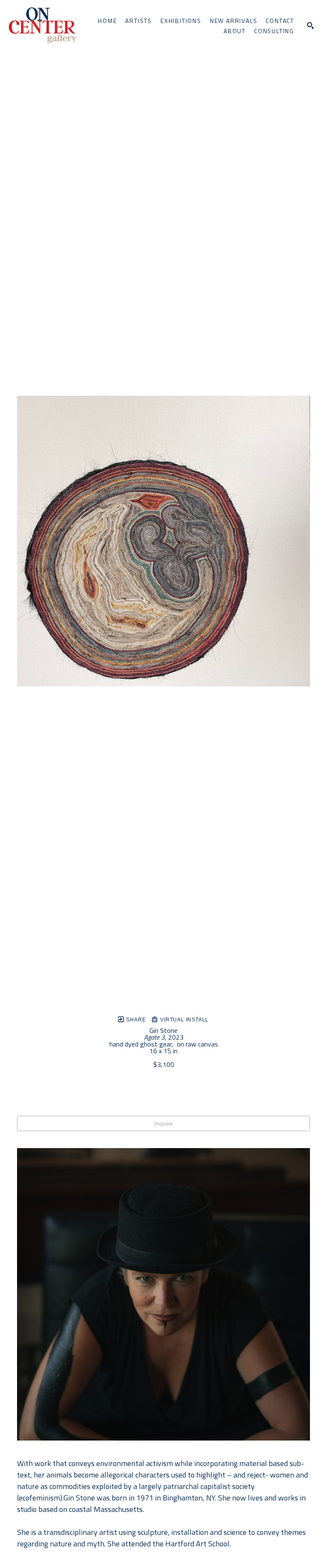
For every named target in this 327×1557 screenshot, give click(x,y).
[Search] (310, 25)
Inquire (163, 1123)
